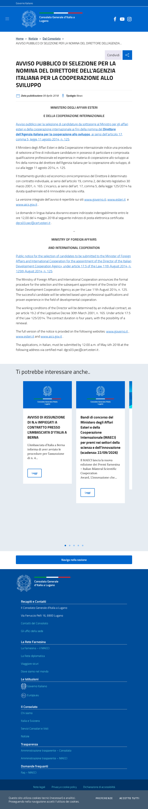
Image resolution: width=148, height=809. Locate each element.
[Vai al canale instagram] (128, 19)
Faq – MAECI (28, 772)
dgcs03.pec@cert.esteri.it (33, 222)
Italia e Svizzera (30, 721)
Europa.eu (32, 695)
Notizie (33, 38)
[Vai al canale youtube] (121, 19)
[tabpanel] (47, 461)
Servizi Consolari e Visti (34, 728)
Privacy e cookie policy (64, 787)
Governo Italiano (24, 3)
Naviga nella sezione (74, 560)
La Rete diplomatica (33, 656)
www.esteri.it (116, 199)
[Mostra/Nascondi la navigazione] (7, 19)
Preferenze (104, 798)
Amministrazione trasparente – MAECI (44, 758)
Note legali (39, 787)
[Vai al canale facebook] (114, 19)
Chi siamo (26, 713)
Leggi (37, 473)
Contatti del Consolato (34, 623)
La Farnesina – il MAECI (35, 648)
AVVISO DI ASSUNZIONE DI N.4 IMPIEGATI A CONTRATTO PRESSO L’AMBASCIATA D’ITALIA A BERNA (47, 427)
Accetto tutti (129, 798)
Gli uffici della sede (32, 631)
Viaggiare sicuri (29, 663)
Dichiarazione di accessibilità (99, 787)
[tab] (65, 545)
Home (20, 38)
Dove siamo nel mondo (34, 671)
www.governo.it (95, 199)
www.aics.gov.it (26, 204)
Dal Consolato (52, 38)
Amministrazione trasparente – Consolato (46, 750)
